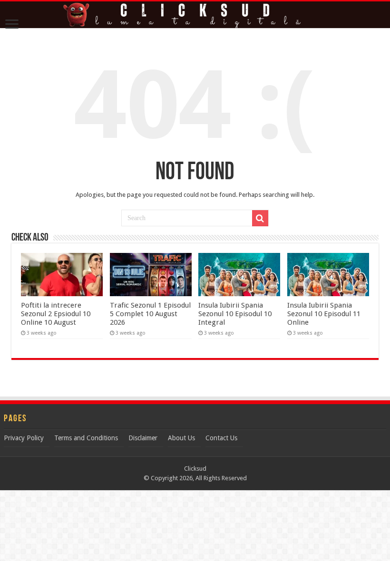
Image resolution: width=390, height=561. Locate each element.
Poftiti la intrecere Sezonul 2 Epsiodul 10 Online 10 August (55, 314)
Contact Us (221, 438)
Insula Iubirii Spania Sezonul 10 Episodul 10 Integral (235, 314)
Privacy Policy (24, 438)
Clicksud (195, 468)
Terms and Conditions (86, 438)
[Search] (260, 218)
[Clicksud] (195, 14)
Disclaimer (142, 438)
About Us (181, 438)
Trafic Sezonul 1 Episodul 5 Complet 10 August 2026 (150, 314)
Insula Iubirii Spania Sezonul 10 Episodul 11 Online (324, 314)
